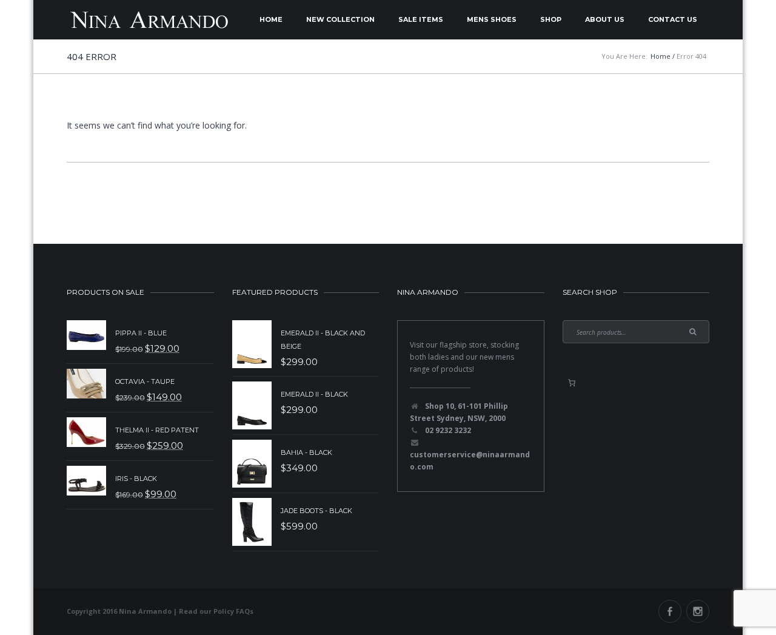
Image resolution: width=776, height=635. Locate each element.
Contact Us (672, 19)
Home (271, 19)
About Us (604, 19)
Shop (550, 19)
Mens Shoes (492, 19)
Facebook (669, 611)
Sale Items (420, 19)
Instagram (697, 611)
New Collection (340, 19)
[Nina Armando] (148, 19)
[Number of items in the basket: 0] (572, 383)
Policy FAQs (233, 611)
